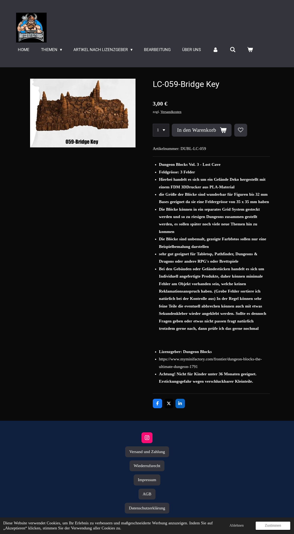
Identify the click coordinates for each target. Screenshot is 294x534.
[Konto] (215, 50)
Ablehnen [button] (236, 525)
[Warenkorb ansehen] (250, 50)
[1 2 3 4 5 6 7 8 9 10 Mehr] (161, 130)
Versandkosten (171, 112)
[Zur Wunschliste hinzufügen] (240, 130)
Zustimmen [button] (273, 525)
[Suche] (232, 50)
